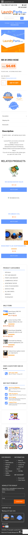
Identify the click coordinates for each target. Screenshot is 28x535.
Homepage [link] (7, 23)
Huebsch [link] (7, 464)
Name (3, 492)
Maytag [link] (7, 467)
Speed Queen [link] (8, 471)
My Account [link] (22, 7)
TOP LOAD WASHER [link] (10, 275)
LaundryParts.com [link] (9, 2)
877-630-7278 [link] (13, 373)
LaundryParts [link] (17, 530)
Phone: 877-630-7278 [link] (9, 511)
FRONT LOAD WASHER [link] (11, 278)
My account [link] (21, 478)
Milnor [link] (7, 469)
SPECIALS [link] (8, 272)
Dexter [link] (7, 460)
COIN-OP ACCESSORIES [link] (11, 286)
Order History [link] (21, 480)
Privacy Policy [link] (21, 462)
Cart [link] (25, 5)
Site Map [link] (20, 471)
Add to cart (14, 83)
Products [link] (12, 23)
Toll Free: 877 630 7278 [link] (9, 5)
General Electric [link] (9, 462)
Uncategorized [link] (9, 297)
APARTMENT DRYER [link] (11, 283)
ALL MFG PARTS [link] (9, 291)
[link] (26, 243)
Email (3, 498)
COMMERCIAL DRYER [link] (11, 280)
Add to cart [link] (14, 189)
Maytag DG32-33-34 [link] (19, 23)
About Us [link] (20, 460)
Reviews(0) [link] (5, 124)
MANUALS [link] (8, 294)
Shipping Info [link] (5, 120)
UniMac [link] (7, 473)
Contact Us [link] (21, 464)
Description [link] (5, 116)
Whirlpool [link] (7, 475)
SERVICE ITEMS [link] (9, 289)
